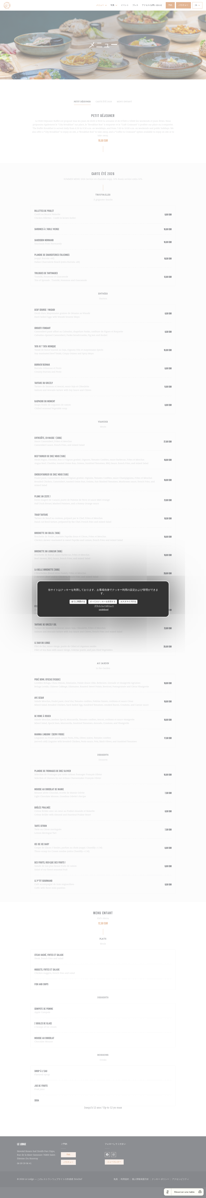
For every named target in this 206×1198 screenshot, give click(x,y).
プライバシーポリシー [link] (104, 606)
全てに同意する (78, 602)
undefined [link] (103, 610)
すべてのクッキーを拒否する (103, 602)
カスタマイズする (128, 602)
